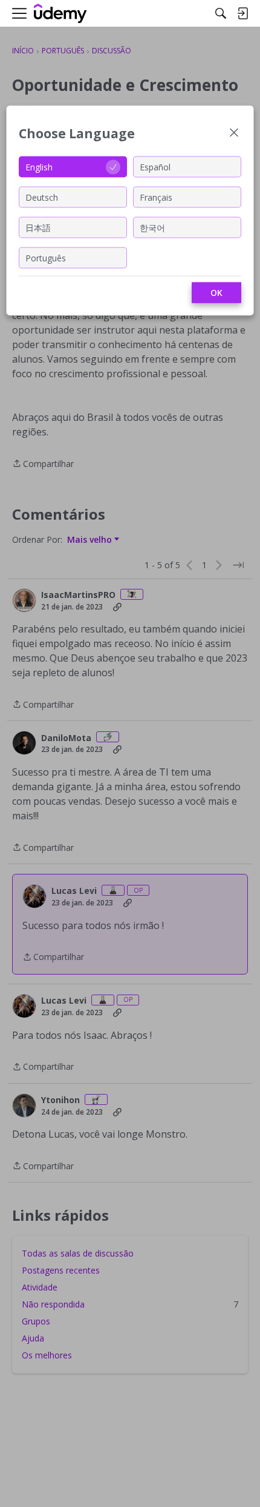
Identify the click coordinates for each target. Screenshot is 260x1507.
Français (156, 197)
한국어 (152, 227)
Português (45, 257)
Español (155, 166)
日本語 (38, 227)
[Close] (234, 134)
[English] (60, 14)
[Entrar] (242, 13)
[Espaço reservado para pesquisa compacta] (221, 13)
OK (216, 292)
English (39, 166)
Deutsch (41, 197)
